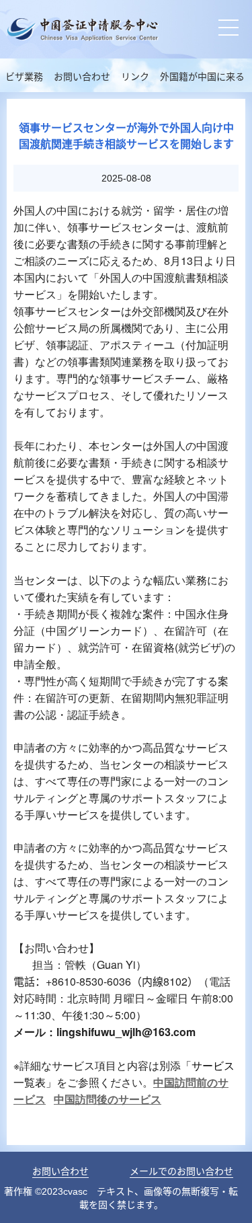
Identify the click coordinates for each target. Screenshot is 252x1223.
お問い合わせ (82, 77)
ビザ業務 (24, 77)
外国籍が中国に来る (202, 77)
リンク (135, 77)
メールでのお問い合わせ (181, 1171)
